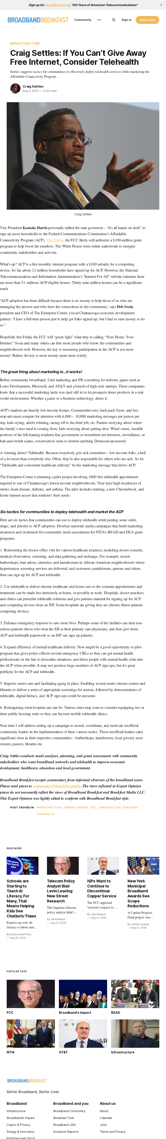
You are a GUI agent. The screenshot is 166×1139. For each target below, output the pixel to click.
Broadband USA (64, 1125)
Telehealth (45, 814)
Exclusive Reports (66, 1132)
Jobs (103, 1125)
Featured (130, 807)
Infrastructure (25, 43)
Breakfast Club (63, 1118)
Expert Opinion (76, 807)
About (104, 1111)
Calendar (106, 1118)
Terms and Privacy (113, 1132)
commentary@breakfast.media (56, 786)
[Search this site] (114, 20)
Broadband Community (69, 1111)
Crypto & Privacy (18, 1125)
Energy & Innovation (20, 1132)
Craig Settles (33, 86)
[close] (161, 5)
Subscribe (147, 20)
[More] (99, 20)
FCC (93, 807)
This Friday (55, 239)
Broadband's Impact (21, 1118)
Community (83, 20)
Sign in (126, 20)
